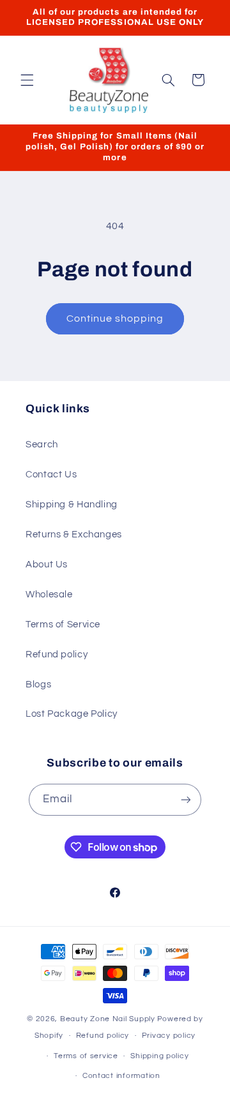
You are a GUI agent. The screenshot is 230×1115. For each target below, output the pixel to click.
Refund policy (57, 654)
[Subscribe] (186, 799)
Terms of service (86, 1055)
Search (42, 444)
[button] (27, 79)
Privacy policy (168, 1035)
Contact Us (51, 474)
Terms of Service (63, 624)
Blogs (38, 684)
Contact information (121, 1075)
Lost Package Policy (72, 714)
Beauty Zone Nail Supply (107, 1018)
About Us (47, 564)
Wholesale (49, 594)
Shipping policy (159, 1055)
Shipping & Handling (72, 504)
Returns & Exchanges (74, 534)
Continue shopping (115, 318)
